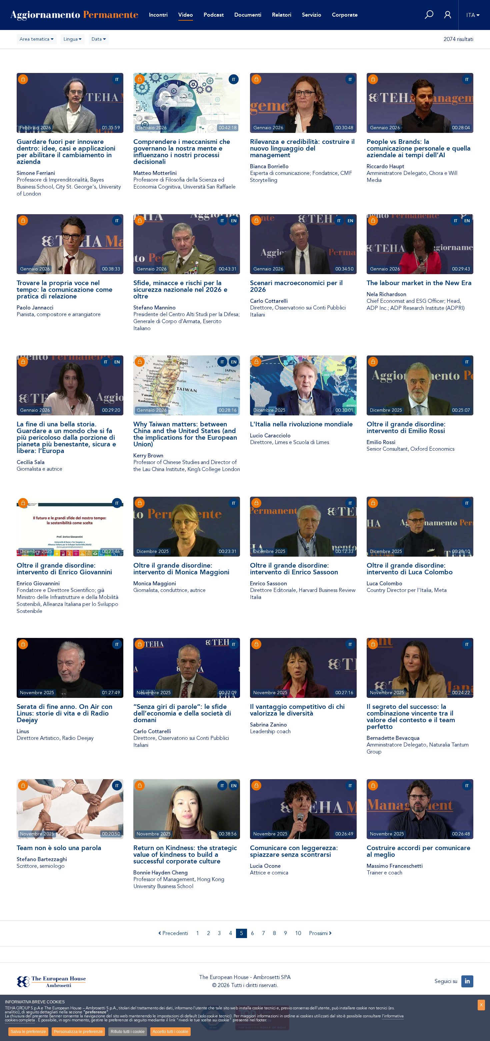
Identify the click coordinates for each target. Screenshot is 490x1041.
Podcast (214, 15)
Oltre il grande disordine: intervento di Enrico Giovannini (64, 568)
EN (234, 221)
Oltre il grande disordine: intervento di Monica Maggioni (181, 568)
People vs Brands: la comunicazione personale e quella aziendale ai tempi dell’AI (419, 148)
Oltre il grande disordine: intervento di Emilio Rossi (406, 427)
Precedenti (174, 933)
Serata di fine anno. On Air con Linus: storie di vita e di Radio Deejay (64, 713)
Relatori (281, 15)
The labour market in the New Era (419, 283)
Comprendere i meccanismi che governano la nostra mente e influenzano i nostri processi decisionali (181, 152)
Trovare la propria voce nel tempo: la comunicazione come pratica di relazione (64, 289)
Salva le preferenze (28, 1031)
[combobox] (37, 39)
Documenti (247, 15)
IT (117, 79)
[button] (429, 15)
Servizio (311, 15)
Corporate (345, 15)
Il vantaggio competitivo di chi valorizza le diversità (297, 710)
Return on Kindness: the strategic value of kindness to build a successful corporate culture (185, 854)
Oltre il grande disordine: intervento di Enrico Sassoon (294, 568)
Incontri (158, 15)
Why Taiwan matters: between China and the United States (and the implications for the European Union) (185, 434)
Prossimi (319, 933)
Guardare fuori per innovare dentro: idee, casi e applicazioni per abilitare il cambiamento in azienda (66, 152)
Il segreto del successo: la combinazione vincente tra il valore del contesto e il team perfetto (411, 717)
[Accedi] (447, 15)
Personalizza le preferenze (78, 1031)
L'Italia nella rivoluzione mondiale (301, 424)
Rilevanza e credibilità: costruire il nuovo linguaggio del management (302, 148)
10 (298, 933)
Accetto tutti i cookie (170, 1031)
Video (185, 15)
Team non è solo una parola (59, 848)
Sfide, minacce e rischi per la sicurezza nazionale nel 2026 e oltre (180, 289)
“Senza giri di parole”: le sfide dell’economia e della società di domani (182, 713)
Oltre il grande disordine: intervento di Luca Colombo (410, 568)
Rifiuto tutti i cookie (128, 1031)
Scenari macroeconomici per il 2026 (296, 286)
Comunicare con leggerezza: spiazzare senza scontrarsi (294, 851)
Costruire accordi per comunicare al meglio (418, 851)
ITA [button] (470, 15)
